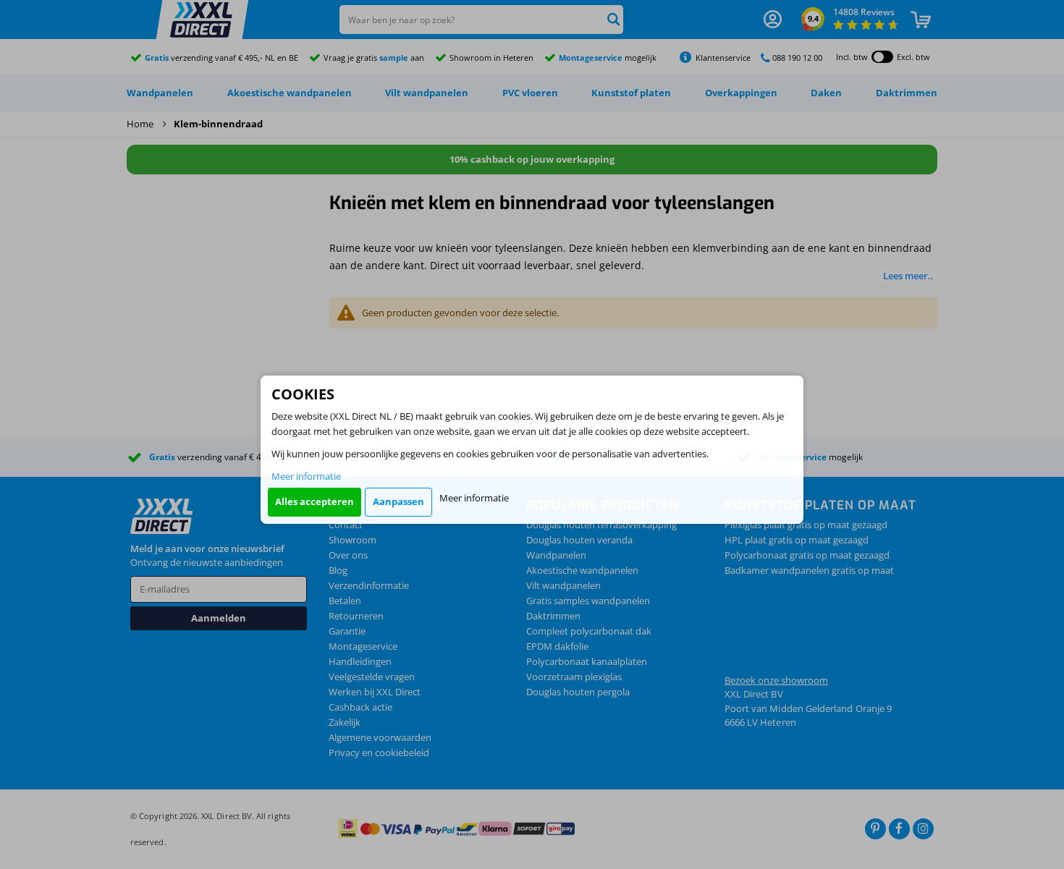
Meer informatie (306, 476)
